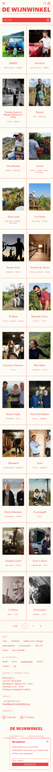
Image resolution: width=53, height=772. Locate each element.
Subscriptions (8, 645)
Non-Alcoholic (18, 650)
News (14, 661)
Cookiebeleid (16, 736)
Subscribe (30, 764)
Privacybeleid (36, 736)
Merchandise (25, 645)
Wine (4, 641)
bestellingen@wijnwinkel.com (16, 704)
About (5, 661)
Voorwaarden (10, 738)
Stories (40, 661)
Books (5, 650)
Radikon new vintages (33, 641)
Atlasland (15, 641)
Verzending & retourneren (35, 738)
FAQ (14, 666)
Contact (5, 666)
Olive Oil (38, 645)
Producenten (26, 661)
